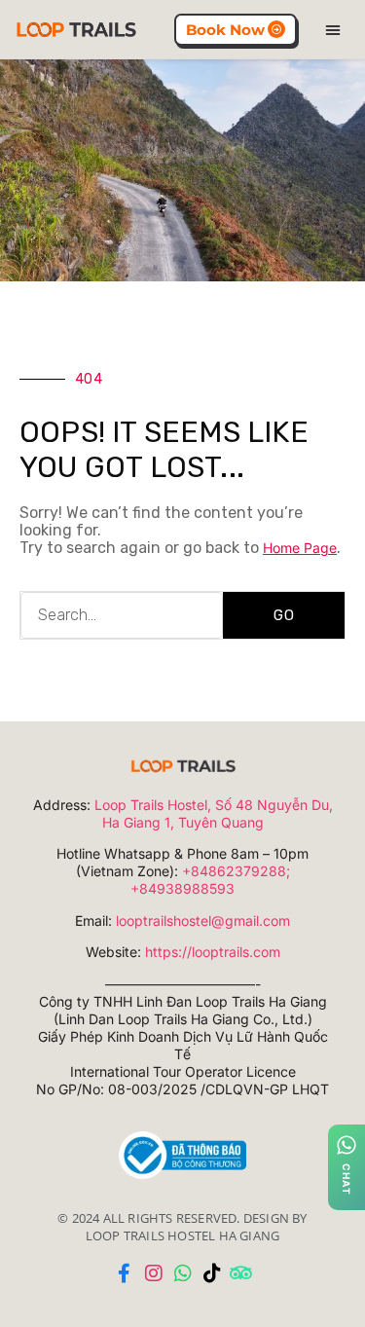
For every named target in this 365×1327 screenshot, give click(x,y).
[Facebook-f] (124, 1273)
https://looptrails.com (212, 951)
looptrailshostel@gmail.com (203, 920)
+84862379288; (236, 871)
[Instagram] (154, 1273)
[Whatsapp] (183, 1273)
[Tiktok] (212, 1273)
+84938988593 (182, 888)
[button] (333, 29)
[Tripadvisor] (241, 1273)
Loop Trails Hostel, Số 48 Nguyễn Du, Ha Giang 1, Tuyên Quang (213, 813)
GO (284, 615)
